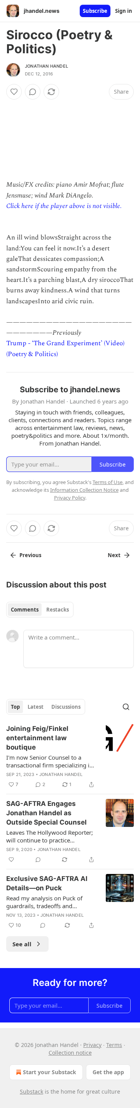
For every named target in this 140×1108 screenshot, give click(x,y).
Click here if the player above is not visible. (64, 206)
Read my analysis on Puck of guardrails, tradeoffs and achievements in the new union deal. (48, 902)
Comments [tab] (24, 609)
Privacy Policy (69, 497)
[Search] (126, 707)
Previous (30, 555)
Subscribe (95, 10)
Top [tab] (15, 706)
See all (22, 944)
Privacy (92, 1045)
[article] (70, 756)
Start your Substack (49, 1072)
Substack (31, 1091)
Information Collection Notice (84, 489)
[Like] (14, 92)
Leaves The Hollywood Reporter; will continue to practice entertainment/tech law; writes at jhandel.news (50, 836)
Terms (114, 1045)
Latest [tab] (36, 706)
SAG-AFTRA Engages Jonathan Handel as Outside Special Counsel (46, 813)
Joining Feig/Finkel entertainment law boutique (37, 738)
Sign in (123, 10)
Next (114, 555)
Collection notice (70, 1052)
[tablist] (40, 609)
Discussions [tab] (65, 706)
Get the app (108, 1072)
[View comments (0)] (32, 92)
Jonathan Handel (46, 66)
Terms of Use (107, 482)
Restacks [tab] (57, 609)
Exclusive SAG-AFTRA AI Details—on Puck (47, 883)
